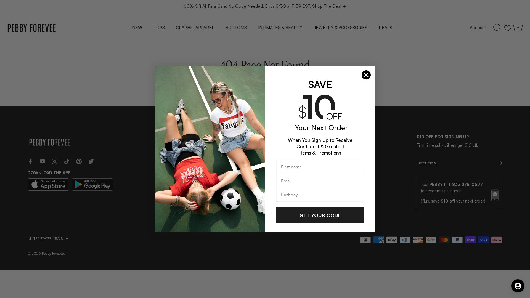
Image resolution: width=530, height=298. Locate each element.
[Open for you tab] (517, 285)
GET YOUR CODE (320, 215)
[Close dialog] (366, 75)
